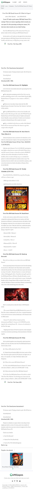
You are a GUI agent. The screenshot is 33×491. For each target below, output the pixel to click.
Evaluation (11, 6)
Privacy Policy (6, 486)
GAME (14, 2)
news (7, 6)
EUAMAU (11, 488)
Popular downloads (7, 450)
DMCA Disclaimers (16, 486)
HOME (2, 6)
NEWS (25, 2)
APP (20, 2)
